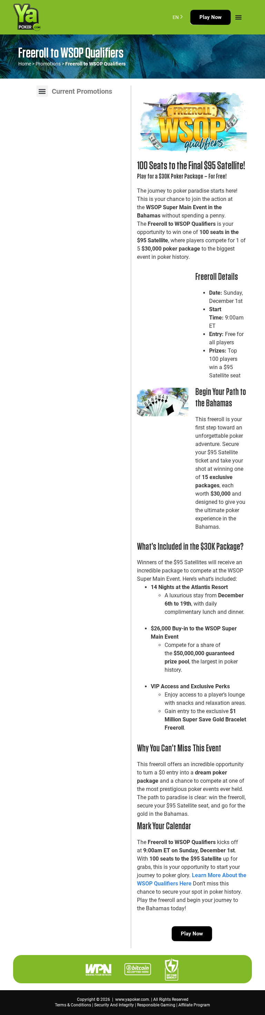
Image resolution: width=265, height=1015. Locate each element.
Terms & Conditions (73, 1005)
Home (24, 64)
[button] (42, 91)
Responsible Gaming (156, 1005)
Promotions (48, 64)
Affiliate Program (194, 1005)
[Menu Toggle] (238, 17)
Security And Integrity (114, 1005)
